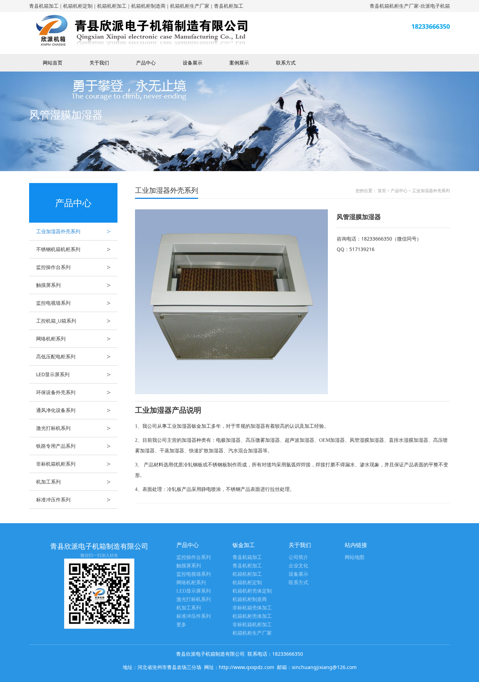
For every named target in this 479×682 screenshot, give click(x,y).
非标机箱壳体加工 (252, 607)
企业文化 (298, 565)
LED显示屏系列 (73, 374)
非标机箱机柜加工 (252, 624)
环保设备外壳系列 (73, 392)
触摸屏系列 (73, 285)
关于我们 (99, 62)
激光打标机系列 (73, 428)
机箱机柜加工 (112, 5)
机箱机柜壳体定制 (252, 591)
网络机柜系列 (73, 339)
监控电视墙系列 (73, 303)
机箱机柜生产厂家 (189, 5)
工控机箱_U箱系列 (73, 321)
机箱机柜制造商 (148, 5)
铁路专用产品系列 (73, 446)
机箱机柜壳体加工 (252, 616)
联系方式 (286, 62)
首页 (382, 190)
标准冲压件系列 (73, 500)
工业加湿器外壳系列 (73, 231)
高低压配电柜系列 (73, 356)
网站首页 (52, 62)
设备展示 (192, 62)
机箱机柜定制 (78, 5)
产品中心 (146, 62)
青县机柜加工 (228, 5)
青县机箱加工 (44, 5)
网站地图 (354, 557)
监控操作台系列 (73, 267)
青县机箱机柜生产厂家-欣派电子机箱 (410, 5)
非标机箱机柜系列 (73, 464)
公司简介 (298, 557)
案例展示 (239, 62)
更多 (181, 624)
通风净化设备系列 (73, 410)
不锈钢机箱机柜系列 (73, 249)
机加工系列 (73, 482)
